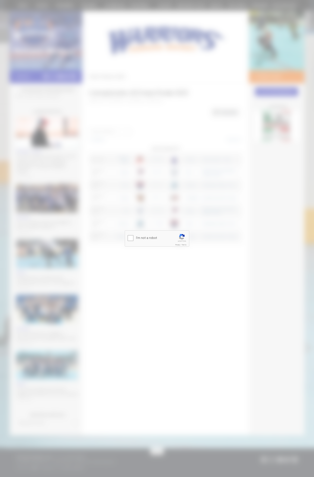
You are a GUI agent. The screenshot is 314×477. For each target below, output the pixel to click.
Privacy (177, 245)
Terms (184, 245)
